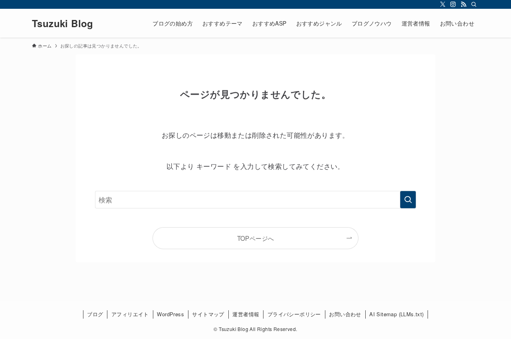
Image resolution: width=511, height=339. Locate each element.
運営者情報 (245, 314)
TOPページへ (255, 238)
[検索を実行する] (408, 199)
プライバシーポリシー (294, 314)
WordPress (170, 314)
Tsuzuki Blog (62, 23)
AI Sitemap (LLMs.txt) (396, 314)
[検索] (474, 4)
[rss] (463, 4)
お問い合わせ (345, 314)
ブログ (95, 314)
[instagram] (453, 4)
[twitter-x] (443, 4)
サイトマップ (208, 314)
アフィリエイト (130, 314)
